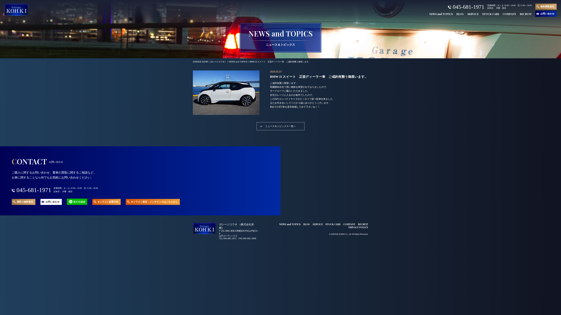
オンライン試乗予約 (107, 202)
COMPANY (509, 14)
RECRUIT (526, 14)
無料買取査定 (547, 6)
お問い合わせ (547, 13)
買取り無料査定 (25, 202)
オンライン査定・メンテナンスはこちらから (154, 202)
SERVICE (473, 14)
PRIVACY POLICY (358, 227)
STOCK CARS (490, 14)
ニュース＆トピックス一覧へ (280, 126)
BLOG (460, 14)
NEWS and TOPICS (441, 14)
